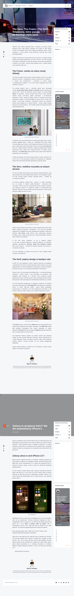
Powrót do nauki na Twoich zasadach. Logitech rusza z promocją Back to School (62, 105)
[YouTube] (63, 582)
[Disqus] (31, 386)
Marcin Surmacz (32, 364)
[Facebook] (56, 582)
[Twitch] (66, 582)
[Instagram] (61, 582)
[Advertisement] (62, 69)
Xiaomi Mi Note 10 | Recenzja (22, 551)
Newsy (7, 24)
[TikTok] (68, 582)
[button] (66, 6)
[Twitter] (58, 582)
